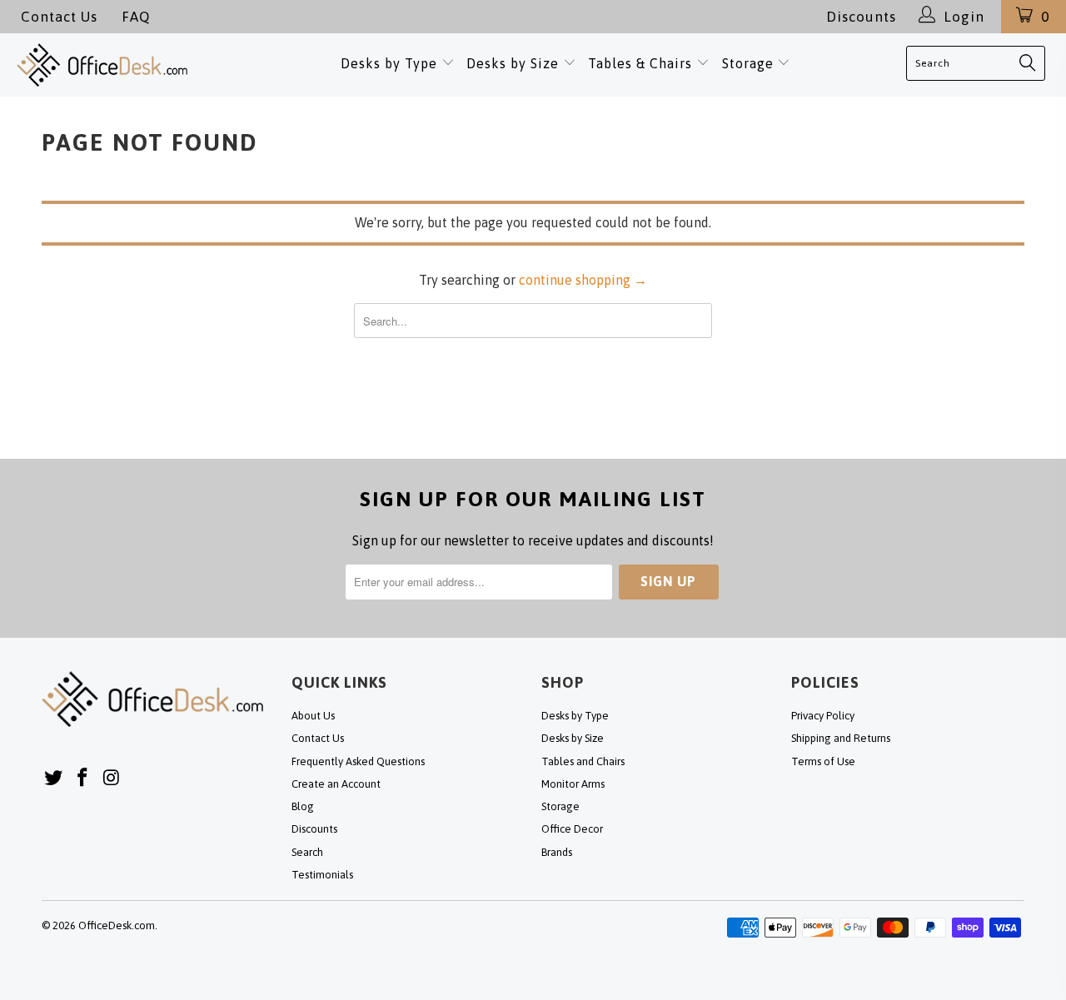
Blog (302, 806)
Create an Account (336, 784)
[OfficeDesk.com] (115, 65)
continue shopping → (583, 279)
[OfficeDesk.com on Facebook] (83, 778)
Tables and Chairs (583, 761)
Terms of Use (823, 761)
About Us (313, 715)
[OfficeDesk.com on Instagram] (111, 778)
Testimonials (322, 874)
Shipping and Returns (840, 738)
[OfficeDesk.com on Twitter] (54, 778)
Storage (748, 63)
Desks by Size (514, 63)
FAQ (136, 16)
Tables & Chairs (640, 63)
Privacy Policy (822, 715)
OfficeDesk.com (116, 925)
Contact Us (59, 16)
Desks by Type (391, 63)
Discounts (861, 16)
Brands (556, 852)
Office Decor (572, 829)
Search (307, 852)
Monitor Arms (573, 784)
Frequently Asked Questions (358, 761)
